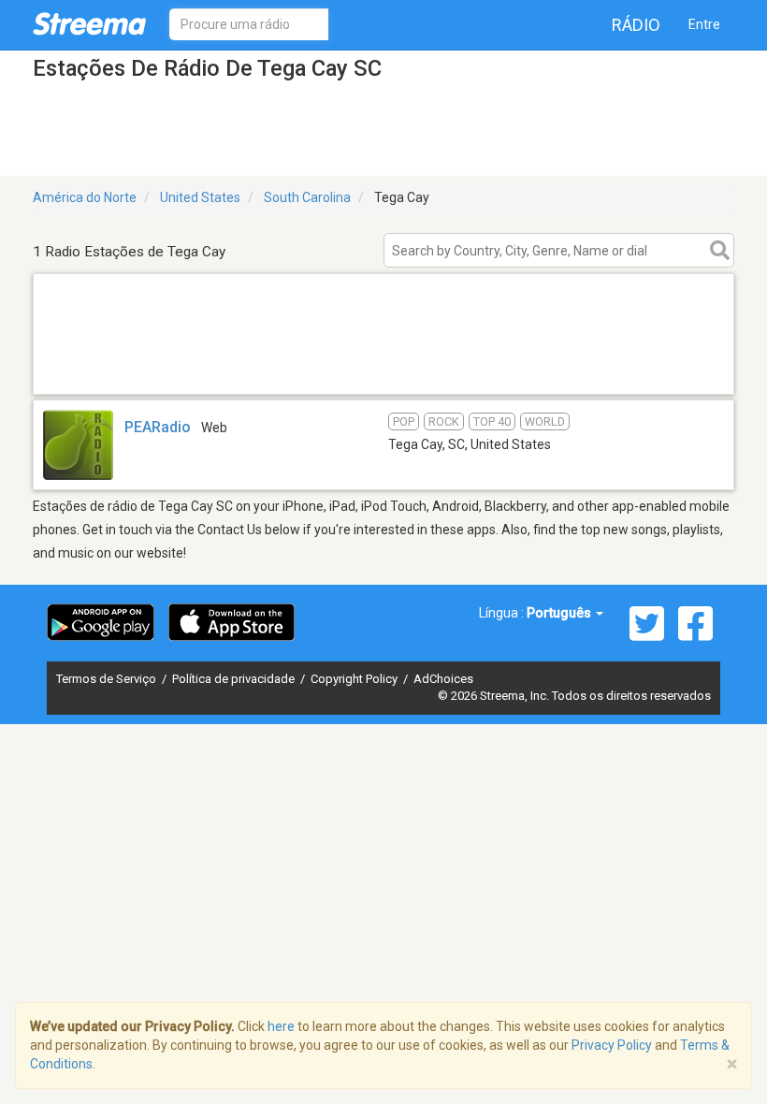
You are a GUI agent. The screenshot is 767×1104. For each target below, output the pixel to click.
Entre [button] (704, 24)
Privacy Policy (612, 1045)
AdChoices (443, 679)
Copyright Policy (355, 679)
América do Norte (85, 197)
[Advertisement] (383, 370)
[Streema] (89, 23)
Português (560, 612)
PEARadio (157, 427)
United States (200, 197)
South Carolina (307, 197)
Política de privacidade (234, 679)
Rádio (636, 25)
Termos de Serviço (107, 679)
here (281, 1026)
